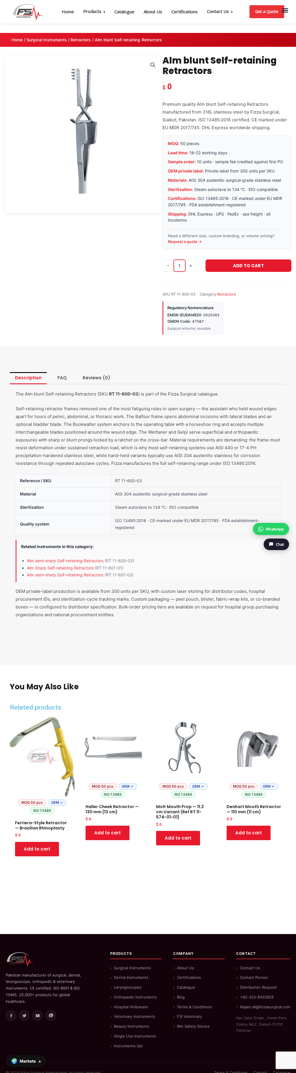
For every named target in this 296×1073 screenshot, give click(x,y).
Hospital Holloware (131, 1007)
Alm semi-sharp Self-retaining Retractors (65, 560)
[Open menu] (285, 10)
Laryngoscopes (127, 987)
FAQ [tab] (62, 378)
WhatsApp (275, 529)
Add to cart (248, 266)
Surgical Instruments (47, 39)
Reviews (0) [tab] (96, 378)
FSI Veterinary (189, 1016)
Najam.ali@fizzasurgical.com (265, 1007)
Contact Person (254, 977)
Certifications (184, 11)
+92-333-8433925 (257, 997)
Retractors (81, 39)
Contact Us (220, 11)
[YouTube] (37, 1015)
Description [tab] (28, 378)
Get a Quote (266, 11)
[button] (153, 65)
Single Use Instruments (135, 1036)
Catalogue (124, 11)
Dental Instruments (131, 977)
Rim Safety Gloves (193, 1026)
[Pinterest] (51, 1015)
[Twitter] (24, 1015)
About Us (153, 11)
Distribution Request (258, 987)
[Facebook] (11, 1015)
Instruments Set (128, 1046)
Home (68, 11)
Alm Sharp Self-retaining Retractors (60, 567)
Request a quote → (185, 241)
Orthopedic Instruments (135, 997)
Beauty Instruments (131, 1026)
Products (94, 11)
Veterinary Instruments (134, 1016)
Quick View (42, 811)
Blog (181, 997)
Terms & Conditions (194, 1007)
